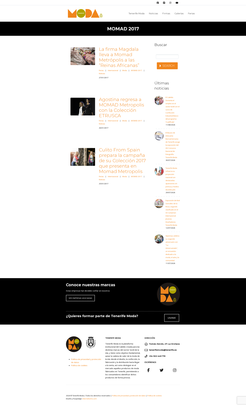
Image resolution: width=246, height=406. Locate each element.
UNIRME (172, 317)
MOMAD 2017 (136, 70)
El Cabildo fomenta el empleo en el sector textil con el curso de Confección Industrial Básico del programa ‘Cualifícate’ (173, 109)
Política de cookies (79, 365)
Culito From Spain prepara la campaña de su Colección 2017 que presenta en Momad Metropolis (122, 160)
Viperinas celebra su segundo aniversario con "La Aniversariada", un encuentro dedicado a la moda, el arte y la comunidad (172, 248)
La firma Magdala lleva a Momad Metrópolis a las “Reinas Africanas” (119, 57)
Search (168, 65)
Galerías (179, 13)
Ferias (191, 13)
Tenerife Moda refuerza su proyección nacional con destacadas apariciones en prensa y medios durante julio (172, 179)
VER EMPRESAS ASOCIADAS (80, 298)
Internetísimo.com (89, 399)
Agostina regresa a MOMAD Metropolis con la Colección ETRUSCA (121, 107)
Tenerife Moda (137, 13)
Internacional (113, 70)
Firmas (166, 13)
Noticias (153, 13)
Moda (124, 70)
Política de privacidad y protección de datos (129, 395)
